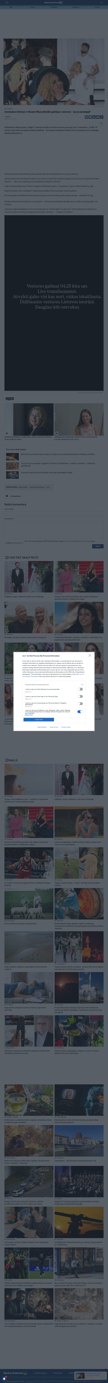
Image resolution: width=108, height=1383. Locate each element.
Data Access (54, 727)
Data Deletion (42, 727)
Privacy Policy (66, 727)
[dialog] (54, 691)
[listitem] (54, 684)
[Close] (90, 656)
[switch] (80, 689)
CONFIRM (39, 719)
